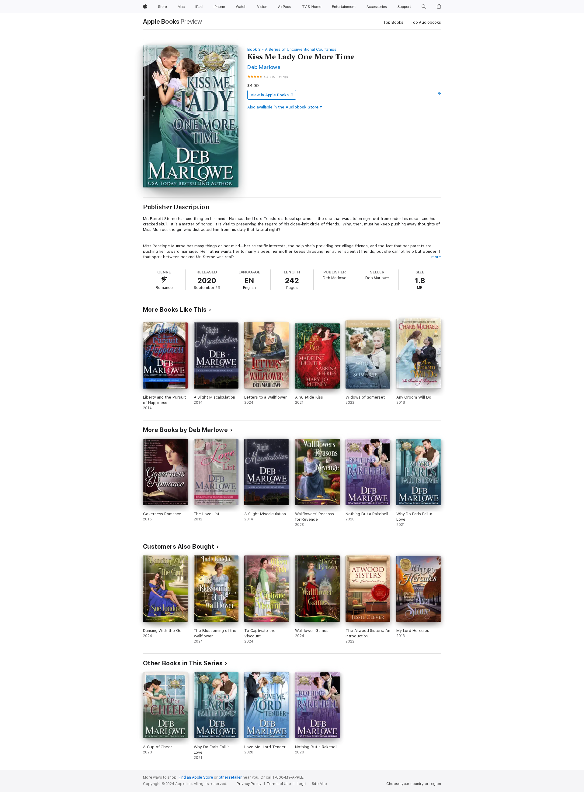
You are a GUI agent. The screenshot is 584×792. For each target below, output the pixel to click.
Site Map (319, 784)
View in (270, 95)
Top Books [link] (393, 22)
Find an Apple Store (196, 777)
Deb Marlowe (263, 67)
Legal (301, 784)
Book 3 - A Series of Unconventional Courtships (291, 49)
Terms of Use (279, 784)
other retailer (230, 777)
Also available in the (282, 107)
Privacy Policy (249, 784)
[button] (424, 6)
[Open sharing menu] (439, 94)
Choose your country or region (413, 784)
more (436, 257)
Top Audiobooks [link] (426, 22)
